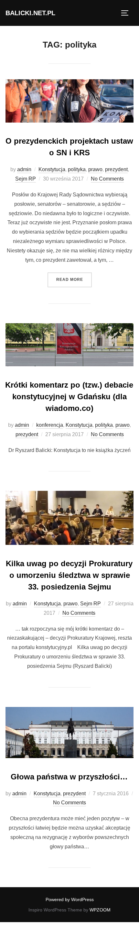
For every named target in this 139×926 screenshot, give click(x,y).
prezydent (116, 169)
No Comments (107, 179)
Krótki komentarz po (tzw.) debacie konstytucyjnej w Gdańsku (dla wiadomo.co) (69, 396)
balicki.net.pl (30, 13)
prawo (95, 169)
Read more (74, 279)
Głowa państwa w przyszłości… (69, 776)
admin (24, 169)
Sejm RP (25, 179)
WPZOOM (100, 909)
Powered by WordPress (70, 899)
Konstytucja (51, 169)
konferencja (49, 425)
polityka (77, 169)
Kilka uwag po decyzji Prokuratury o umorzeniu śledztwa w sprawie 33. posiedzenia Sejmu (69, 575)
